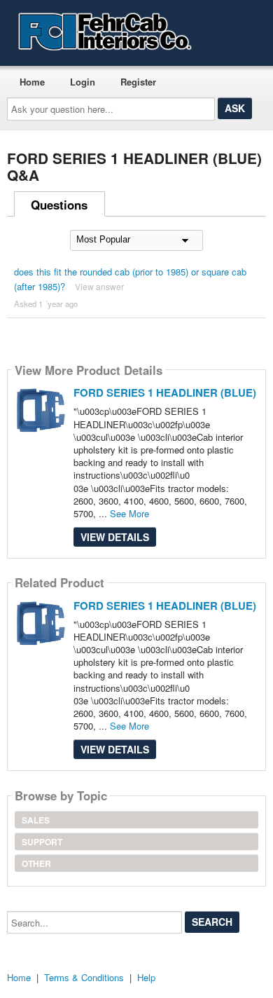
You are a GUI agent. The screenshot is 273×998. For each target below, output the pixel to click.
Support (42, 841)
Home (32, 81)
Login (82, 81)
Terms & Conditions (84, 977)
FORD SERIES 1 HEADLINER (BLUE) (165, 392)
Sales (36, 820)
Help (146, 977)
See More (129, 513)
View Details (114, 537)
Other (36, 863)
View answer (99, 286)
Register (138, 81)
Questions (59, 204)
